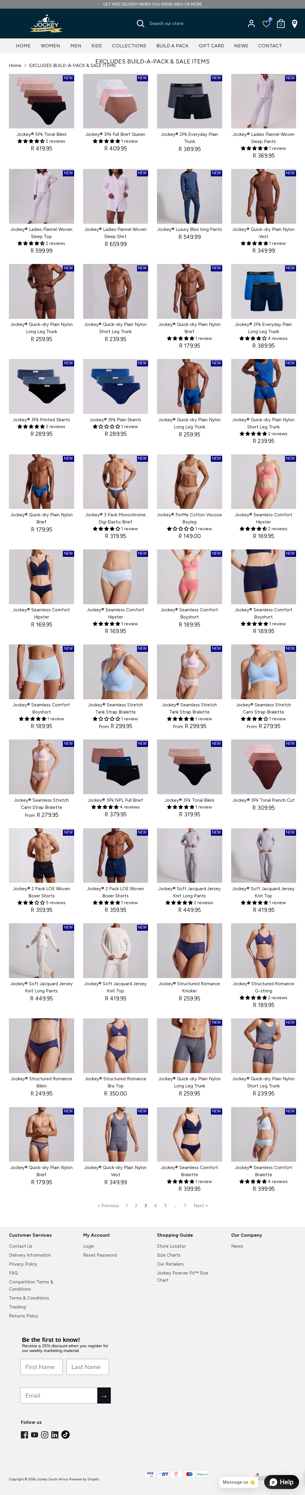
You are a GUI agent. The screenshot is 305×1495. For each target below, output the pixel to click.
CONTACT (270, 46)
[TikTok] (66, 1436)
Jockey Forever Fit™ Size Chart (182, 1276)
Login (88, 1246)
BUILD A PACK (172, 46)
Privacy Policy (23, 1264)
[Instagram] (45, 1435)
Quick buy (42, 118)
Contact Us (20, 1246)
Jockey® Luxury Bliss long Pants (189, 229)
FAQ (13, 1273)
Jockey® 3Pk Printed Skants (41, 419)
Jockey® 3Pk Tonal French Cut (264, 800)
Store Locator (171, 1246)
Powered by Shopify (84, 1479)
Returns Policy (23, 1316)
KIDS (96, 46)
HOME (23, 46)
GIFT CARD (211, 46)
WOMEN (50, 46)
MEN (75, 46)
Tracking (17, 1307)
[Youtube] (35, 1435)
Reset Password (100, 1255)
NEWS (241, 46)
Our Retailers (170, 1264)
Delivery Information (30, 1255)
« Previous (108, 1205)
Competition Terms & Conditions (31, 1285)
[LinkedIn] (55, 1435)
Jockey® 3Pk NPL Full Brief (115, 800)
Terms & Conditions (29, 1298)
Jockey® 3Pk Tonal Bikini (189, 800)
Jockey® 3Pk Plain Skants (115, 419)
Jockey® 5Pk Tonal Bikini (41, 134)
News (237, 1246)
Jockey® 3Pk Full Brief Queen (115, 134)
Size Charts (168, 1255)
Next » (201, 1205)
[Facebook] (25, 1435)
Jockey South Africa (52, 1479)
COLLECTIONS (129, 46)
